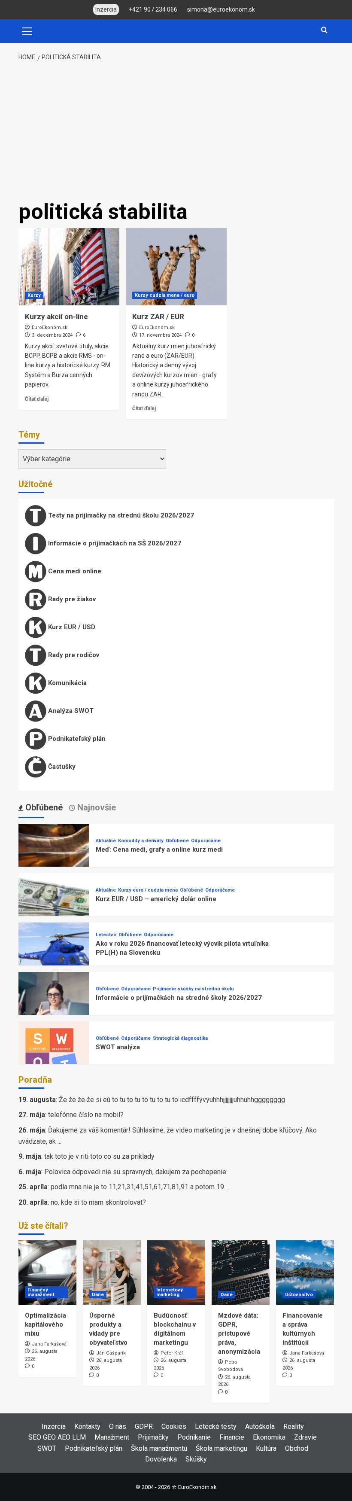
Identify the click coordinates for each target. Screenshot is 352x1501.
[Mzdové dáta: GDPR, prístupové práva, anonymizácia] (241, 1272)
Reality (293, 1426)
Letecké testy (216, 1426)
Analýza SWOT (70, 711)
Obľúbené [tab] (43, 807)
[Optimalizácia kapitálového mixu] (47, 1272)
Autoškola (260, 1426)
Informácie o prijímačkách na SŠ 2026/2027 (113, 543)
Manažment (111, 1437)
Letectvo (106, 934)
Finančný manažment (41, 1292)
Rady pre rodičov (72, 655)
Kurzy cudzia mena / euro (164, 295)
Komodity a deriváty (141, 840)
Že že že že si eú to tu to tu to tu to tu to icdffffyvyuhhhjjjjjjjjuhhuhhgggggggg (172, 1100)
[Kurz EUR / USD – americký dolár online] (53, 908)
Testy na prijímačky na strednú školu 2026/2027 (120, 515)
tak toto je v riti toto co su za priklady (99, 1156)
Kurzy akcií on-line (56, 316)
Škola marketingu (221, 1448)
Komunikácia (66, 683)
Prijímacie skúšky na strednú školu (193, 988)
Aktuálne (106, 840)
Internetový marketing (169, 1292)
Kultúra (266, 1448)
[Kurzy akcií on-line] (68, 266)
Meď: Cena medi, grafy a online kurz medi (159, 849)
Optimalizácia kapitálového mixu (45, 1324)
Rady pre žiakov (71, 599)
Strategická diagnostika (180, 1038)
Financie (231, 1437)
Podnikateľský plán (76, 739)
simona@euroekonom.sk (221, 9)
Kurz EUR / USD (70, 627)
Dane (98, 1294)
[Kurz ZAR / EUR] (176, 266)
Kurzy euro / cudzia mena (148, 890)
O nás (117, 1426)
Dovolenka (161, 1459)
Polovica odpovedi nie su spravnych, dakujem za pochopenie (135, 1172)
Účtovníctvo (299, 1294)
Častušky (61, 766)
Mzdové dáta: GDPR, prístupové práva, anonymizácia (239, 1333)
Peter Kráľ (172, 1353)
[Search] (324, 30)
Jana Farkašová (49, 1344)
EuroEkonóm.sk (49, 327)
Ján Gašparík (111, 1353)
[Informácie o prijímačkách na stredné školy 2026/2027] (53, 1007)
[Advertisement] (176, 131)
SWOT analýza (118, 1047)
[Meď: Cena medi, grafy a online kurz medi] (53, 859)
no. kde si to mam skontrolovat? (98, 1202)
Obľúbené (177, 840)
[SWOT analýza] (53, 1056)
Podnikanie (194, 1437)
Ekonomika (269, 1437)
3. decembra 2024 (52, 335)
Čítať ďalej (37, 399)
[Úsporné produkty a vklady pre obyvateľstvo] (112, 1272)
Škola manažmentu (159, 1448)
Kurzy (34, 295)
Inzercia (54, 1426)
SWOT (46, 1448)
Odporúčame (206, 840)
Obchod (296, 1448)
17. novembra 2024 (160, 335)
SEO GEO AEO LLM (57, 1437)
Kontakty (87, 1426)
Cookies (173, 1426)
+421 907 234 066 (153, 9)
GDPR (144, 1426)
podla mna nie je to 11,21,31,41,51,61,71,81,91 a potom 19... (139, 1187)
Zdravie (305, 1437)
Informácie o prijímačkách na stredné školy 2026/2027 (179, 998)
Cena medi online (73, 571)
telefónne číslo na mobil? (86, 1115)
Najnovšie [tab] (95, 807)
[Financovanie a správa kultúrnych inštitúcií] (305, 1272)
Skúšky (196, 1459)
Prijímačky (153, 1437)
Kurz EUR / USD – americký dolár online (156, 899)
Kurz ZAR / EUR (158, 316)
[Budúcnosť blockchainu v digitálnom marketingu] (176, 1272)
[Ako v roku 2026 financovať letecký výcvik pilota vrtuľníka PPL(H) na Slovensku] (53, 957)
